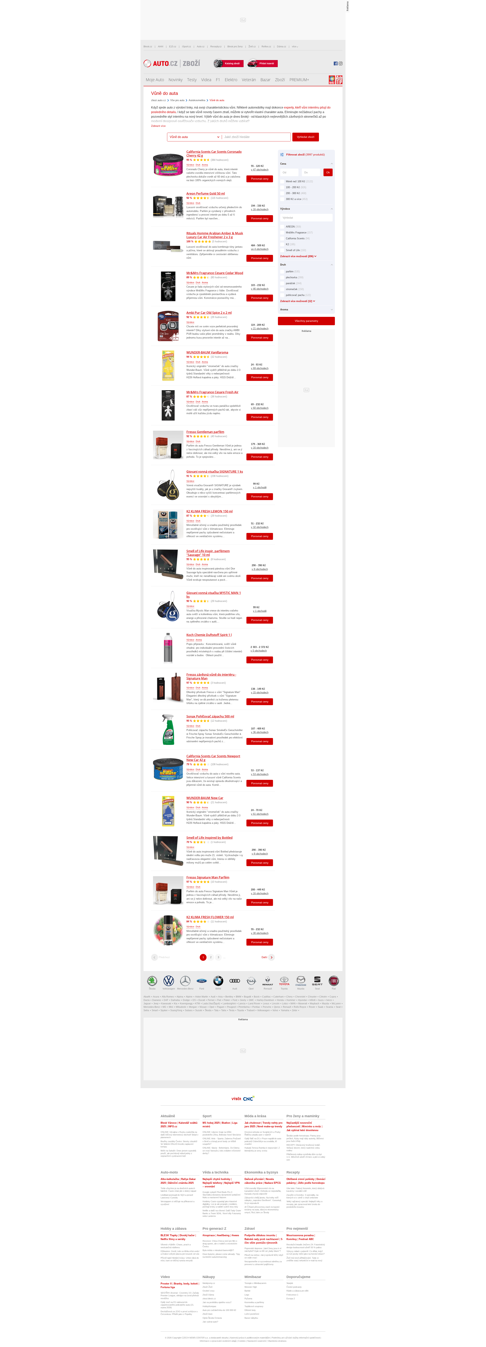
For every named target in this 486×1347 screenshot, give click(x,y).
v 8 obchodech (260, 569)
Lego (247, 1295)
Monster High (251, 1287)
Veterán (249, 79)
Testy (192, 79)
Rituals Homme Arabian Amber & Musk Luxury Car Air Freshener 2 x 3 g (214, 235)
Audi (234, 988)
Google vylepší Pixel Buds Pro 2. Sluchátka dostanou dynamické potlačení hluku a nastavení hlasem (221, 1195)
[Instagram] (340, 63)
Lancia (241, 1003)
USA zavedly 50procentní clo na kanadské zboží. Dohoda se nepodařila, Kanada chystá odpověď (263, 1191)
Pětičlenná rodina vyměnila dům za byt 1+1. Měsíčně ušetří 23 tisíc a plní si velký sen (305, 1157)
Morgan (193, 1007)
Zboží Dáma (208, 1295)
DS (194, 1000)
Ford (201, 988)
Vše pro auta (177, 100)
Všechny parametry (306, 320)
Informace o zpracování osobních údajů (218, 1341)
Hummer (290, 1000)
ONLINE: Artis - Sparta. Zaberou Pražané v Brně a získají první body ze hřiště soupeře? (222, 1141)
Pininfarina (244, 1007)
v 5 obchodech (259, 650)
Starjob (289, 1283)
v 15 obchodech (259, 692)
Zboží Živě (207, 1287)
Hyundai (302, 1000)
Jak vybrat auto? (210, 1322)
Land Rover (254, 1003)
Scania (329, 1007)
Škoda (152, 988)
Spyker (164, 1010)
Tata (216, 1010)
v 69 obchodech (259, 368)
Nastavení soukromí (256, 1341)
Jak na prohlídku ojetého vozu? (217, 1302)
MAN (293, 1003)
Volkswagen (169, 988)
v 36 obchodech (259, 732)
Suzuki (198, 1010)
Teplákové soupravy (254, 1306)
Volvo (275, 1010)
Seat (317, 988)
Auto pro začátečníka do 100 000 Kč (219, 1310)
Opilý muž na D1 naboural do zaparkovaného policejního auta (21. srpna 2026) (177, 1305)
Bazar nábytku (251, 1318)
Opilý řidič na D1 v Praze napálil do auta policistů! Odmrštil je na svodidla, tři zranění (263, 1141)
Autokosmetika (197, 100)
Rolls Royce (300, 1007)
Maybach (314, 1003)
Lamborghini (229, 1003)
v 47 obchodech (259, 169)
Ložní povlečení (252, 1314)
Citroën (323, 996)
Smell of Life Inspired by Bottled (209, 838)
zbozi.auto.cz (158, 100)
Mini (171, 1007)
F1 (218, 79)
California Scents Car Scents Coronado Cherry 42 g (214, 154)
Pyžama (248, 1298)
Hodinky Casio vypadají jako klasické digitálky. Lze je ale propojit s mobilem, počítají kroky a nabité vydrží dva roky (220, 1204)
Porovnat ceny (259, 178)
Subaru (189, 1010)
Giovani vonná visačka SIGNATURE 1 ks (214, 471)
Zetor (294, 1010)
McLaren (336, 1003)
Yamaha (285, 1010)
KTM (197, 1003)
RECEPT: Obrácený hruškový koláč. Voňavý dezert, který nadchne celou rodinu (303, 1148)
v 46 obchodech (259, 288)
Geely (243, 1000)
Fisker (227, 1000)
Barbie (247, 1291)
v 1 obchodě (260, 487)
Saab (320, 1007)
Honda (280, 1000)
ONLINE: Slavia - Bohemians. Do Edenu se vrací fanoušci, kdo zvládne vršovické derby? (222, 1150)
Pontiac (256, 1007)
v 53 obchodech (259, 774)
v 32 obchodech (259, 527)
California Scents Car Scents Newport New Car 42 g (213, 758)
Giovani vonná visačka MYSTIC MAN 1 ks (213, 595)
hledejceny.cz (209, 1283)
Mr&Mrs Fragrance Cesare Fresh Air (212, 392)
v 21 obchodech (259, 328)
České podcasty (294, 1287)
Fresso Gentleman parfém (205, 432)
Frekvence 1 (292, 1295)
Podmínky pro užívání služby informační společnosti (296, 1338)
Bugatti (247, 996)
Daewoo (156, 1000)
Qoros (277, 1007)
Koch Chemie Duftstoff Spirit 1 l (209, 635)
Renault (268, 988)
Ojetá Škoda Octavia (212, 1318)
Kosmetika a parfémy (254, 1302)
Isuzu (321, 1000)
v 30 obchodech (259, 933)
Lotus (285, 1003)
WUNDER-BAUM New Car (204, 798)
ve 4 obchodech (259, 249)
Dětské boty (250, 1310)
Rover (312, 1007)
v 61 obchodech (259, 814)
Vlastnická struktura (277, 1341)
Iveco (329, 1000)
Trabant (251, 1010)
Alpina (180, 996)
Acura (156, 996)
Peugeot (231, 1007)
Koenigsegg (186, 1003)
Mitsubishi (181, 1007)
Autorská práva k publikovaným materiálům (250, 1338)
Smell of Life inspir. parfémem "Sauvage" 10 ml (208, 553)
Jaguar (147, 1003)
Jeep (156, 1003)
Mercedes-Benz (185, 988)
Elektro (231, 79)
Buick (257, 996)
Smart (155, 1010)
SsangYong (176, 1010)
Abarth (147, 996)
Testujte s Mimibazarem (255, 1283)
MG (164, 1007)
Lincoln (275, 1003)
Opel (251, 988)
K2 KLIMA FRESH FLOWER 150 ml (210, 917)
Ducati (201, 1000)
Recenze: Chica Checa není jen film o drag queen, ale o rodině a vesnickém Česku (220, 1244)
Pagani (220, 1007)
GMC (251, 1000)
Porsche (267, 1007)
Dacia (147, 1000)
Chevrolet (300, 996)
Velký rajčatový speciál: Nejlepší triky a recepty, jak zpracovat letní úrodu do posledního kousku (304, 1204)
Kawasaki (166, 1003)
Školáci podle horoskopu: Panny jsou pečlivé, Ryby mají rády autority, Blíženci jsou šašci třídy (305, 1138)
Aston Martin (201, 996)
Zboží (280, 79)
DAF (166, 1000)
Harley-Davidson (265, 1000)
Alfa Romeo (168, 996)
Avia (220, 996)
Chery (289, 996)
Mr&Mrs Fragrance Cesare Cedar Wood (214, 273)
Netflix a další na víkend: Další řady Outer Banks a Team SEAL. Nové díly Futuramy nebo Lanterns (222, 1213)
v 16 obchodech (259, 209)
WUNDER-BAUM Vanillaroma (207, 352)
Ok (328, 172)
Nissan (203, 1007)
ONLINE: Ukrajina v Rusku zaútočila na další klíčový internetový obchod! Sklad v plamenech (179, 1135)
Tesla (231, 1010)
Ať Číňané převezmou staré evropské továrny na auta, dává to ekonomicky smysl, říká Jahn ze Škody (262, 1210)
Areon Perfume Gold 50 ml (205, 193)
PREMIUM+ (299, 79)
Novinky (176, 79)
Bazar (265, 79)
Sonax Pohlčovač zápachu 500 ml (210, 716)
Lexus (266, 1003)
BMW (218, 988)
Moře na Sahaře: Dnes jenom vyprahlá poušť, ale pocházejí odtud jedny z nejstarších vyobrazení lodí (178, 1153)
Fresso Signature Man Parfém (207, 877)
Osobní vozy (209, 1291)
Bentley (229, 996)
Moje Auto (155, 79)
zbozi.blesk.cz (209, 1298)
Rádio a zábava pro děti (297, 1291)
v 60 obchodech (259, 408)
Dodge (186, 1000)
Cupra (333, 996)
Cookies (242, 1341)
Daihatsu (175, 1000)
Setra (146, 1010)
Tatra (223, 1010)
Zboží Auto (207, 1314)
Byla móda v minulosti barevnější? (218, 1250)
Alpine (189, 996)
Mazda (300, 988)
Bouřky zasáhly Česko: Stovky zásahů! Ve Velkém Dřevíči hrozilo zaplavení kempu (179, 1144)
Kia (175, 1003)
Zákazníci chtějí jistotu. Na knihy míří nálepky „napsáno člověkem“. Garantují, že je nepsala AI (263, 1200)
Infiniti (312, 1000)
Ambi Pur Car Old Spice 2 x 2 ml (209, 313)
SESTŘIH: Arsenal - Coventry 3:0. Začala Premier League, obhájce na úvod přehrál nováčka (180, 1295)
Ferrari (211, 1000)
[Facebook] (336, 63)
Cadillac (266, 996)
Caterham (278, 996)
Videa (206, 79)
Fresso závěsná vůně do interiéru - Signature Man (211, 676)
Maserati (302, 1003)
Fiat (334, 988)
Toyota (284, 988)
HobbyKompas (209, 1306)
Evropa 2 (290, 1298)
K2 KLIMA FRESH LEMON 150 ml (209, 511)
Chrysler (312, 996)
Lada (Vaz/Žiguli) (211, 1003)
